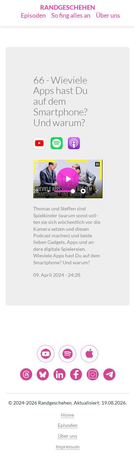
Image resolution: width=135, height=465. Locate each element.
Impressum (68, 446)
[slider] (64, 191)
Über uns (108, 15)
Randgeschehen (67, 7)
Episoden (33, 15)
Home (67, 415)
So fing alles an (70, 15)
